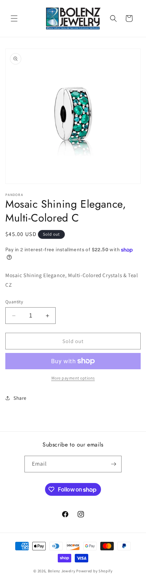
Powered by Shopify (94, 570)
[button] (14, 18)
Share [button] (20, 398)
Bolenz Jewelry (61, 570)
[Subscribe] (113, 464)
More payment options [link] (73, 378)
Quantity (14, 302)
